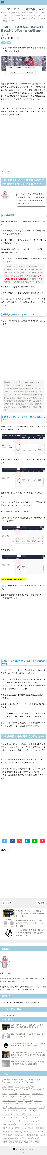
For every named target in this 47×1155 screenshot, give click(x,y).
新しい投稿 (7, 903)
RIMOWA (26, 1090)
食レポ (26, 1131)
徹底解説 (6, 1138)
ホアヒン (23, 1117)
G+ (19, 841)
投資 (13, 1138)
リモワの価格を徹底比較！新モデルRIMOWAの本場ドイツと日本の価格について (30, 933)
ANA (3, 43)
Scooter (35, 1090)
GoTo (31, 1083)
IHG (4, 1086)
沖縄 (31, 1124)
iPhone (10, 1086)
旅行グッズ (7, 1142)
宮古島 (30, 1128)
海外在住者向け (8, 1128)
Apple (10, 1079)
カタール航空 (18, 1097)
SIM (41, 1090)
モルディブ (35, 1121)
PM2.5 (17, 1090)
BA (29, 1079)
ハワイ (41, 1107)
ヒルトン (38, 1110)
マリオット (24, 1121)
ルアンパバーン (22, 1124)
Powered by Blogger (25, 1149)
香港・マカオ (7, 1131)
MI (33, 1086)
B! (27, 841)
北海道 (35, 1138)
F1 (26, 1083)
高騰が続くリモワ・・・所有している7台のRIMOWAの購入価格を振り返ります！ (30, 913)
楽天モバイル (21, 1128)
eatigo (20, 1083)
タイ (4, 1107)
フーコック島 (18, 1114)
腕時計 (37, 1142)
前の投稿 (40, 903)
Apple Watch (20, 1079)
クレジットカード (9, 1100)
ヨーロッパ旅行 (8, 1124)
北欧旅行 (27, 1138)
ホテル (5, 1121)
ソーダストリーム (33, 1104)
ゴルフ (20, 1100)
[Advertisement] (23, 141)
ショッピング (7, 1104)
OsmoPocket (8, 1090)
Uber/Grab (13, 1093)
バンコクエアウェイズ (11, 1110)
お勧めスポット (37, 1093)
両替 (30, 1142)
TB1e (5, 1093)
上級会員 (18, 1131)
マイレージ (14, 1121)
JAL (8, 43)
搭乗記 (19, 1138)
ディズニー (32, 1107)
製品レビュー (19, 1135)
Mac (28, 1086)
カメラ (27, 1097)
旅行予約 (23, 1142)
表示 (8, 171)
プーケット (7, 1114)
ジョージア (38, 1100)
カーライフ (7, 1097)
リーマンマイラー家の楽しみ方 (23, 9)
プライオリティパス (32, 1114)
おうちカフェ (25, 1093)
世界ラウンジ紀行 (37, 1131)
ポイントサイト (34, 1117)
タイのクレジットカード (17, 1107)
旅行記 (15, 1142)
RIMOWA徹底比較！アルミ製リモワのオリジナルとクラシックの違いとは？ (30, 923)
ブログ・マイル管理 (10, 1117)
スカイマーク (19, 1104)
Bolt (42, 1079)
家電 (37, 1124)
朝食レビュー (39, 1135)
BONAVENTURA (9, 1083)
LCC (22, 1086)
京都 (37, 1128)
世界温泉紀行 (7, 1135)
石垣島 (29, 1135)
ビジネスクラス (27, 1110)
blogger (35, 1079)
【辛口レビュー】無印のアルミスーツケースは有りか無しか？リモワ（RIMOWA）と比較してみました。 (28, 1055)
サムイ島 (28, 1100)
